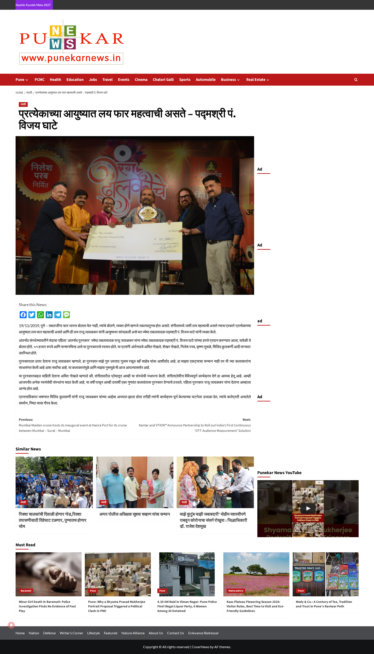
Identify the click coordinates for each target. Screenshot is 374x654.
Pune (20, 79)
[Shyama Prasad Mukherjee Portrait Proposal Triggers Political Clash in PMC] (308, 508)
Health (55, 79)
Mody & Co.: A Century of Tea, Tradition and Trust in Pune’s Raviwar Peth (324, 604)
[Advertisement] (308, 207)
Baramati (26, 591)
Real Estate (255, 79)
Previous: (73, 425)
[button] (356, 79)
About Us (156, 633)
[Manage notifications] (11, 625)
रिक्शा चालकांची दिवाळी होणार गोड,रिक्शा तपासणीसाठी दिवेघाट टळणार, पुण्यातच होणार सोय (52, 520)
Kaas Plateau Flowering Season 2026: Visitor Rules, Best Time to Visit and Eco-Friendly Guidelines (255, 606)
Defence (49, 633)
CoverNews (200, 647)
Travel (107, 79)
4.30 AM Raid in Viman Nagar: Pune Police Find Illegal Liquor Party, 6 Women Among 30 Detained (187, 606)
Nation (34, 633)
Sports (184, 79)
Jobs (93, 79)
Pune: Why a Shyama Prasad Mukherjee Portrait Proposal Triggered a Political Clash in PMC (116, 606)
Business (228, 79)
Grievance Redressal (203, 633)
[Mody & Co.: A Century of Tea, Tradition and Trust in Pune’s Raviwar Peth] (326, 574)
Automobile (206, 79)
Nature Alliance (133, 633)
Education (75, 79)
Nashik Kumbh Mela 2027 (33, 5)
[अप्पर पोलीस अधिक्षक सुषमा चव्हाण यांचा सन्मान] (134, 482)
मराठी (23, 104)
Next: (195, 425)
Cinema (141, 79)
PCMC (39, 79)
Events (123, 79)
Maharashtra (236, 591)
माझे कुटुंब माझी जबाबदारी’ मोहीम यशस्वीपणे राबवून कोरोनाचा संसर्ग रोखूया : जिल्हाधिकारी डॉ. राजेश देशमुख (213, 520)
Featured (110, 633)
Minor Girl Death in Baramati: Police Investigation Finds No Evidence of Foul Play (47, 606)
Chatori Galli (163, 79)
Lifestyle (93, 633)
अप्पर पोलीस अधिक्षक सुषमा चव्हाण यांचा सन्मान (134, 514)
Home (20, 633)
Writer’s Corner (71, 633)
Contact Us (175, 633)
